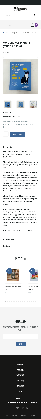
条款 (7, 415)
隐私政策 (14, 415)
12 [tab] (29, 301)
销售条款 (23, 415)
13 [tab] (31, 301)
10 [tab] (24, 301)
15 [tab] (35, 301)
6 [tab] (16, 301)
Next (33, 282)
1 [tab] (5, 301)
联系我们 (20, 370)
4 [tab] (11, 301)
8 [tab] (20, 301)
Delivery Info (8, 239)
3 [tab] (9, 301)
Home (5, 32)
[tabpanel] (13, 280)
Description (8, 147)
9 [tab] (22, 301)
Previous (8, 282)
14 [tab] (33, 301)
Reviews (6, 246)
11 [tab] (27, 301)
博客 (20, 391)
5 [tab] (14, 301)
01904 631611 (21, 399)
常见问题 (20, 380)
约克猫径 (20, 386)
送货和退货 (20, 375)
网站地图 (32, 415)
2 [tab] (7, 301)
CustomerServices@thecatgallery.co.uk (22, 402)
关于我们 (20, 364)
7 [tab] (18, 301)
